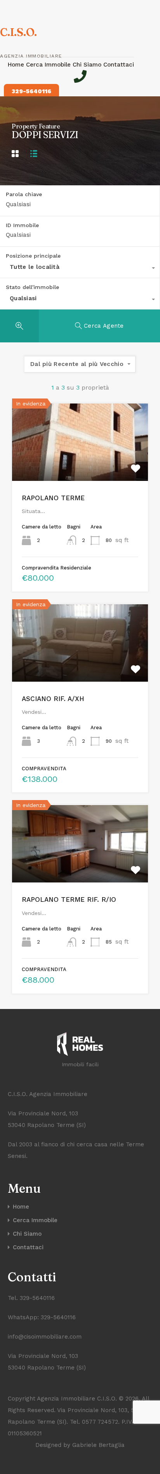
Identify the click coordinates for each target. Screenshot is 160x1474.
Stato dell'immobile (32, 287)
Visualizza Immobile (80, 465)
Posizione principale (33, 256)
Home (17, 64)
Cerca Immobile (49, 64)
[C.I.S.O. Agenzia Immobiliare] (80, 1046)
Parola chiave (24, 194)
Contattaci (118, 64)
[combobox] (80, 269)
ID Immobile (22, 225)
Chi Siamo (88, 64)
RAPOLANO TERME (53, 498)
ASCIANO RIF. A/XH (53, 699)
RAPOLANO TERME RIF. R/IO (69, 899)
